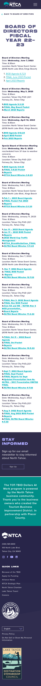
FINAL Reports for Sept (16, 376)
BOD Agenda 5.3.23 (14, 104)
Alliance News (8, 579)
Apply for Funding (10, 576)
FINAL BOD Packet (14, 271)
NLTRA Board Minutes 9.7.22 (18, 387)
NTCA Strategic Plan (11, 583)
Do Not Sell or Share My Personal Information (17, 639)
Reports (8, 172)
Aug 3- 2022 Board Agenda (17, 410)
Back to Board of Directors (19, 14)
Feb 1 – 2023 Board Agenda (18, 198)
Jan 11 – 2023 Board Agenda (18, 229)
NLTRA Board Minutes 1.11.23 (19, 246)
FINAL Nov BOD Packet (16, 303)
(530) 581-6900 (8, 544)
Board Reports (11, 311)
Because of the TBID (11, 572)
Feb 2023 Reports (13, 138)
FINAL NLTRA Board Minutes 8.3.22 (17, 420)
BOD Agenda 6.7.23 (16, 73)
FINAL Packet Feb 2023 (16, 200)
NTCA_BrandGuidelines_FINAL (20, 243)
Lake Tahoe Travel (10, 591)
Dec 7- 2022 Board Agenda (18, 269)
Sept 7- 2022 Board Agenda (18, 371)
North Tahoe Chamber (12, 587)
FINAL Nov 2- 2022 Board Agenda (21, 300)
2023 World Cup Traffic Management (15, 239)
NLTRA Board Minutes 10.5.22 (19, 348)
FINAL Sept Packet (13, 373)
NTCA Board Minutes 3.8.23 (18, 175)
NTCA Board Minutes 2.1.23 (18, 206)
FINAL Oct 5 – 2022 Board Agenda (16, 338)
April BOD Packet (13, 135)
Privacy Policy (8, 634)
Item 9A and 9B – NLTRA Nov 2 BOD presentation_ (19, 307)
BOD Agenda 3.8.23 (14, 166)
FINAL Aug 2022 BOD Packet (19, 413)
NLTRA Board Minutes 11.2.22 (19, 314)
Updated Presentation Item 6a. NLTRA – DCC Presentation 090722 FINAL (20, 382)
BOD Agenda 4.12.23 (14, 132)
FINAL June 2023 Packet (18, 77)
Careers (5, 595)
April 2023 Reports (15, 80)
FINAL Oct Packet (13, 342)
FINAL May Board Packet (16, 107)
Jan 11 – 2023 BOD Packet (17, 232)
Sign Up (13, 466)
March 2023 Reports (14, 109)
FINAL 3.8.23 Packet (14, 169)
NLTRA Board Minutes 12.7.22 (19, 277)
